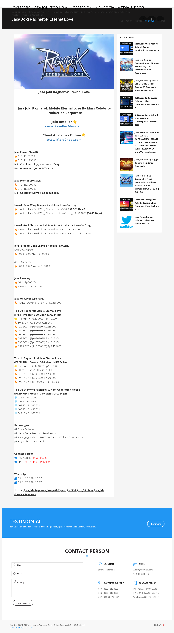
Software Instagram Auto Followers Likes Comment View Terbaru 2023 (147, 204)
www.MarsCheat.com (64, 139)
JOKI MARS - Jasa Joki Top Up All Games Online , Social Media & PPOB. (78, 7)
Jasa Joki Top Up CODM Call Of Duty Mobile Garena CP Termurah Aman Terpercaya (146, 85)
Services (138, 21)
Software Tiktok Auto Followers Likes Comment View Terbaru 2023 (147, 102)
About (129, 21)
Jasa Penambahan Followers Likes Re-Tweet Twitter (144, 220)
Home (120, 21)
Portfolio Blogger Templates (23, 627)
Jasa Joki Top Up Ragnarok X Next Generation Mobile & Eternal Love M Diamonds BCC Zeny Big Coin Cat (147, 183)
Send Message (23, 603)
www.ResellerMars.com (64, 126)
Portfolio (149, 21)
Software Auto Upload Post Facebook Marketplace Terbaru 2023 (146, 120)
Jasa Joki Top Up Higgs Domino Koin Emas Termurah (146, 162)
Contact (161, 21)
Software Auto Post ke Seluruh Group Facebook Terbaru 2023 (147, 47)
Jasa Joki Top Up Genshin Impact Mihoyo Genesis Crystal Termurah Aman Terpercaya (147, 66)
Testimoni (156, 524)
